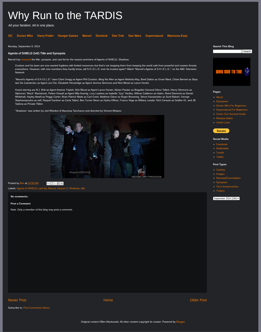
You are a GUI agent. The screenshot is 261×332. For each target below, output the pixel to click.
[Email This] (48, 183)
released (26, 59)
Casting (220, 169)
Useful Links (223, 122)
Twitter (220, 156)
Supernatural (154, 35)
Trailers (220, 190)
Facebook (221, 144)
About (219, 97)
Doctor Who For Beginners (231, 105)
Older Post (198, 300)
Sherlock (102, 35)
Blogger (180, 321)
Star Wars (134, 35)
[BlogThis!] (51, 183)
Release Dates (224, 118)
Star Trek (118, 35)
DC (10, 35)
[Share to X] (55, 183)
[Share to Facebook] (58, 183)
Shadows (74, 188)
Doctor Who (25, 35)
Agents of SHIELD (27, 188)
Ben (22, 183)
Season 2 (62, 188)
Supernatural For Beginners (232, 109)
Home (108, 300)
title (83, 188)
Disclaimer (222, 101)
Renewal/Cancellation (228, 178)
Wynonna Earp (177, 35)
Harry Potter (45, 35)
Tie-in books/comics (227, 186)
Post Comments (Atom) (36, 307)
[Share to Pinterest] (62, 183)
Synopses (221, 182)
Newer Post (17, 300)
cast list (42, 188)
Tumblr (220, 152)
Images (220, 173)
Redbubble (222, 148)
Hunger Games (68, 35)
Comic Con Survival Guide (231, 114)
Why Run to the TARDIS (65, 15)
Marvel (86, 35)
